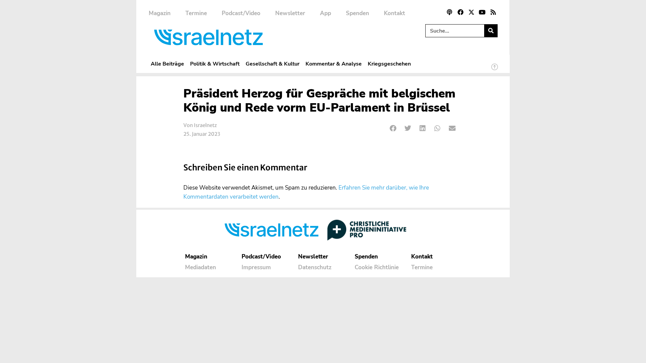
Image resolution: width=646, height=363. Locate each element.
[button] (393, 128)
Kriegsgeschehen (389, 63)
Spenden (357, 13)
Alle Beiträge (167, 63)
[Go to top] (495, 70)
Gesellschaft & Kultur (272, 63)
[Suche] (490, 31)
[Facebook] (460, 12)
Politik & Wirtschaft (215, 63)
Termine (196, 13)
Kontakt (394, 13)
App (325, 13)
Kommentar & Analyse (334, 63)
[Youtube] (482, 12)
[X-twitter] (471, 12)
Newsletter (290, 13)
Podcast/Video (241, 13)
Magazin (160, 13)
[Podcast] (449, 12)
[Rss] (493, 12)
